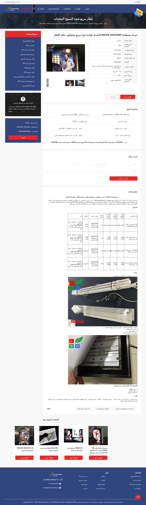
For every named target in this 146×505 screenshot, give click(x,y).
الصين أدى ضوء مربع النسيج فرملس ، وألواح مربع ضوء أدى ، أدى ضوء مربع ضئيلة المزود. (99, 502)
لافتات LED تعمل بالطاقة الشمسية (24, 77)
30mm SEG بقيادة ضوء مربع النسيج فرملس (49, 449)
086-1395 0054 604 (23, 127)
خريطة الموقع (101, 484)
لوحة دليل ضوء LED (29, 63)
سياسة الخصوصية (100, 488)
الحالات (103, 480)
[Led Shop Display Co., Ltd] (12, 8)
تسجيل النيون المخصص (27, 54)
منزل (105, 23)
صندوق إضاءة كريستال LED (26, 81)
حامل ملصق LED (29, 72)
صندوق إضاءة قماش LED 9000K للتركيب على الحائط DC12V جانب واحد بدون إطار (98, 450)
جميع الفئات (138, 488)
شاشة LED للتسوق (29, 41)
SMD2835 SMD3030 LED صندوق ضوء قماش (25, 449)
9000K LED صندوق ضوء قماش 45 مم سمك (75, 449)
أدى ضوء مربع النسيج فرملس (125, 408)
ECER (74, 502)
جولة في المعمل (83, 480)
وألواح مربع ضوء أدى (102, 408)
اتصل (23, 138)
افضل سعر (127, 97)
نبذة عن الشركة (83, 476)
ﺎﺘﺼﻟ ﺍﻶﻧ (113, 97)
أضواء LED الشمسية (28, 86)
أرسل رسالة (123, 179)
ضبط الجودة (84, 484)
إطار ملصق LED (30, 68)
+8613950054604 (25, 131)
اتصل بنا (85, 488)
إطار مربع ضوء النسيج (95, 23)
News (103, 476)
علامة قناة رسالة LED (28, 50)
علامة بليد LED (30, 45)
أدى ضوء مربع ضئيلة (83, 408)
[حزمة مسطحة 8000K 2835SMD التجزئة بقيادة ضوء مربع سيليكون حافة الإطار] (65, 58)
